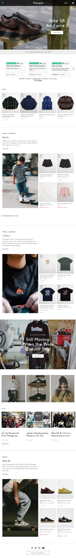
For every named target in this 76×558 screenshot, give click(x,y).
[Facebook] (32, 547)
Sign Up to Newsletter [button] (38, 553)
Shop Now (5, 148)
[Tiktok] (36, 547)
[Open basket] (73, 3)
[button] (35, 47)
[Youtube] (43, 547)
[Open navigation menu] (2, 3)
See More (5, 443)
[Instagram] (39, 547)
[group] (38, 25)
